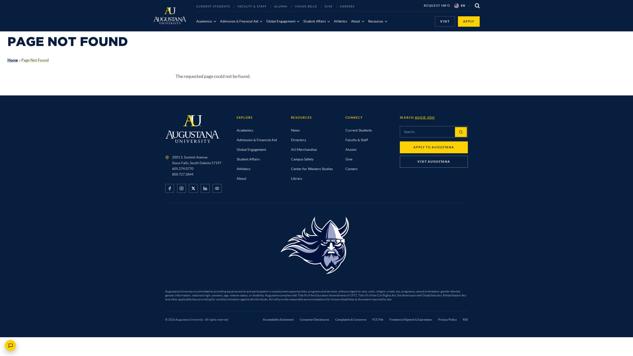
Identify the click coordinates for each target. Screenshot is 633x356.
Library (296, 178)
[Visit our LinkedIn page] (205, 188)
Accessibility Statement (278, 319)
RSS (465, 319)
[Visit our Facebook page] (169, 188)
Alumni (281, 6)
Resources (376, 21)
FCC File (377, 319)
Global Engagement (281, 21)
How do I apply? (22, 328)
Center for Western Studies (312, 169)
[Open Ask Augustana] (10, 345)
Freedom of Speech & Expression (410, 319)
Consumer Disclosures (314, 319)
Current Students (213, 6)
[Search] (461, 132)
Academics (204, 21)
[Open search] (477, 5)
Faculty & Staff (252, 6)
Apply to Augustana (433, 147)
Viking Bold (306, 6)
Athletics (340, 21)
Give (329, 6)
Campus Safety (302, 159)
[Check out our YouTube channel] (217, 188)
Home (12, 60)
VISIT (445, 21)
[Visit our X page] (193, 188)
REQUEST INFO (437, 5)
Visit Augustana (433, 161)
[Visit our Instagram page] (181, 188)
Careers (347, 6)
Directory (298, 140)
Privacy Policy (447, 319)
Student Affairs (314, 21)
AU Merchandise (304, 150)
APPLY (469, 21)
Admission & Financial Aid (239, 21)
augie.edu (425, 117)
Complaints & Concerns (350, 319)
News (295, 130)
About (355, 21)
